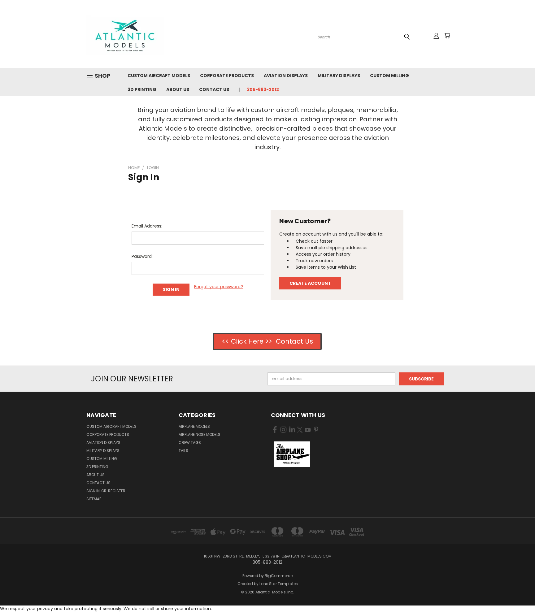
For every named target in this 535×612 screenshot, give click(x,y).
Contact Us (214, 89)
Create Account (310, 283)
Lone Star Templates (278, 583)
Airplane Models (194, 426)
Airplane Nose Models (199, 434)
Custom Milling (389, 75)
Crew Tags (190, 442)
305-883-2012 (263, 89)
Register (116, 490)
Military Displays (339, 75)
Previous (518, 592)
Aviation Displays (286, 75)
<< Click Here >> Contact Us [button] (267, 341)
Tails (183, 450)
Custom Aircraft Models (159, 75)
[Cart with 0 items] (447, 36)
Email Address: (147, 226)
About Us (177, 89)
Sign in (93, 490)
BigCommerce (279, 575)
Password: (142, 256)
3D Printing (142, 89)
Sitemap (93, 498)
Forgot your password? (218, 287)
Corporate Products (227, 75)
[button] (292, 454)
